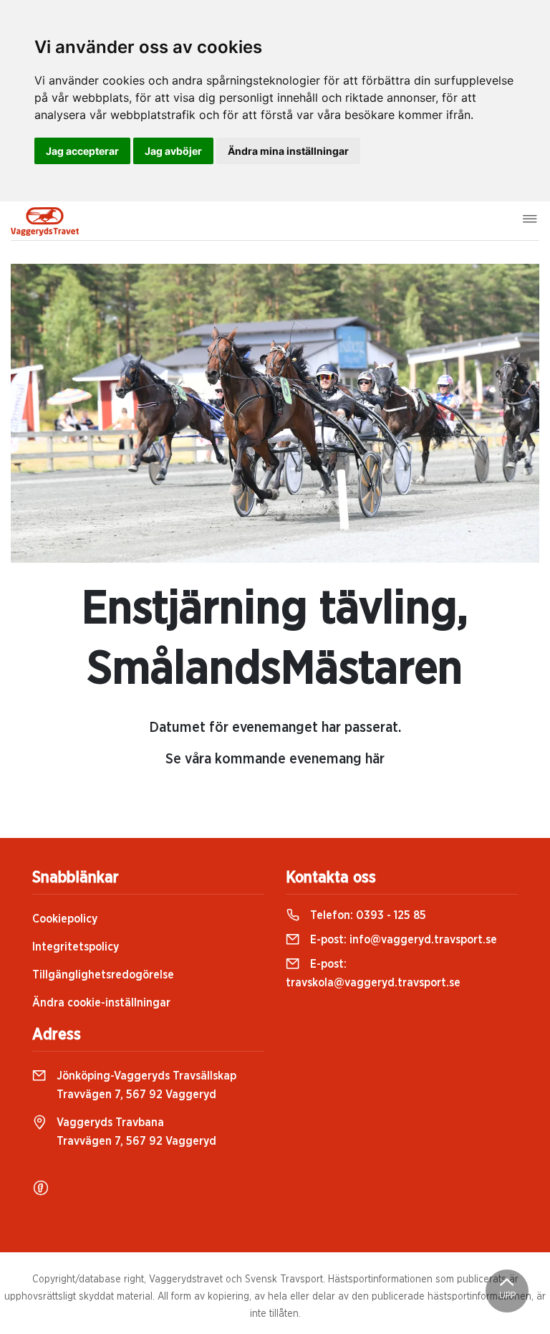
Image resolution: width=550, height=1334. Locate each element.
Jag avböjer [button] (173, 151)
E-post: (402, 939)
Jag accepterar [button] (82, 151)
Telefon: (366, 915)
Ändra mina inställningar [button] (288, 151)
